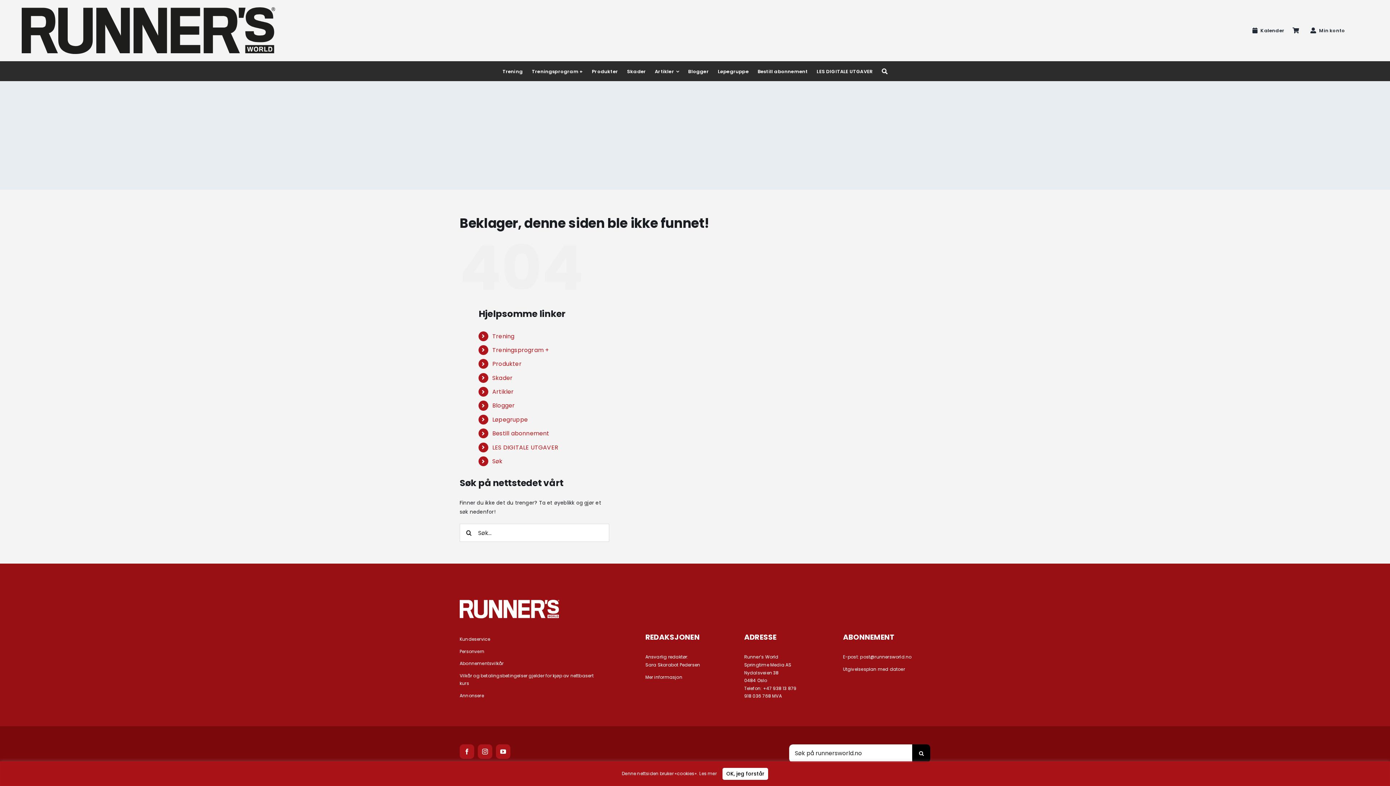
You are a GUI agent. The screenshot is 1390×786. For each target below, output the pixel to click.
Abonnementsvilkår (482, 663)
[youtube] (503, 751)
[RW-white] (509, 602)
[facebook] (467, 751)
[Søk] (885, 71)
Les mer (707, 773)
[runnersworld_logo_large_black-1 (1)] (148, 9)
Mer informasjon (663, 677)
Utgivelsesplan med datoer (874, 669)
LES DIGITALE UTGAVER (525, 447)
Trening (503, 336)
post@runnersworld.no (885, 657)
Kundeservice (475, 639)
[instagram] (485, 751)
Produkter (507, 364)
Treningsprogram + (520, 350)
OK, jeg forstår (745, 773)
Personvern (472, 651)
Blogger (503, 405)
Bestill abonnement (520, 433)
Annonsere (472, 696)
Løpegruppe (510, 419)
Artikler (503, 392)
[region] (695, 773)
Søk (497, 461)
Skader (502, 378)
